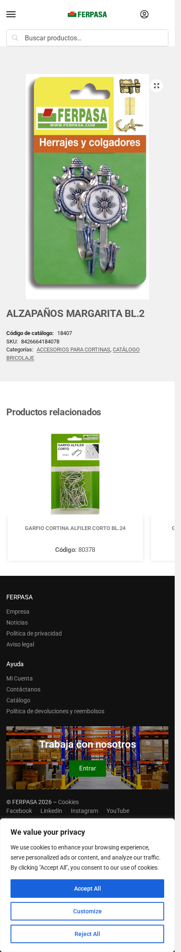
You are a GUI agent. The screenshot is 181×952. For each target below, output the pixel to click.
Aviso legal (20, 644)
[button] (156, 85)
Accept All (87, 888)
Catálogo (18, 700)
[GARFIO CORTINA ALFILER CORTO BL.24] (75, 474)
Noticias (17, 622)
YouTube (117, 810)
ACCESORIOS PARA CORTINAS (73, 349)
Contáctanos (23, 689)
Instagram (84, 810)
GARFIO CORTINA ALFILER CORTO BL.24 (75, 528)
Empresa (17, 611)
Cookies (68, 802)
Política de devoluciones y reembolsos (55, 711)
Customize (87, 911)
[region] (87, 885)
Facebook (19, 810)
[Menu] (19, 14)
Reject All (87, 934)
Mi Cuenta (19, 678)
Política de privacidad (34, 633)
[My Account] (144, 15)
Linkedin (51, 810)
